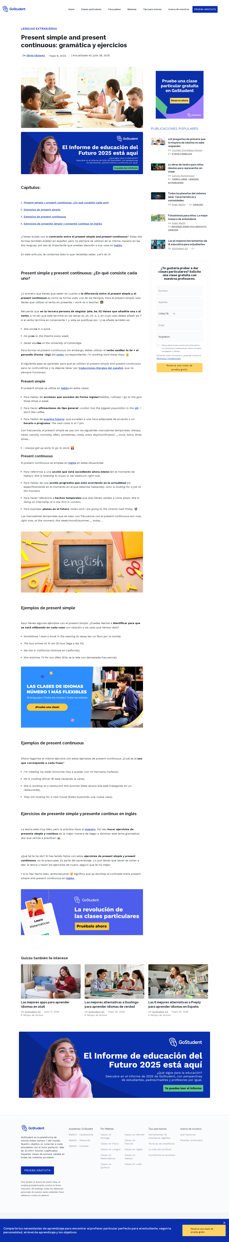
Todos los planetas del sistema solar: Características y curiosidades (187, 197)
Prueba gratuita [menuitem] (205, 9)
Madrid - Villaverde (79, 1140)
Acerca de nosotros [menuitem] (178, 9)
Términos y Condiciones (169, 358)
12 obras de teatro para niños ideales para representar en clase (185, 168)
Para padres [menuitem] (114, 9)
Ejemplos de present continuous (45, 216)
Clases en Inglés (134, 1149)
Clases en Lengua (110, 1149)
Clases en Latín (133, 1164)
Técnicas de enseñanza (161, 1143)
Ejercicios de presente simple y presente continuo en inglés (63, 223)
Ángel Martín (178, 204)
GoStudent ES (180, 248)
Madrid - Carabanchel (81, 1134)
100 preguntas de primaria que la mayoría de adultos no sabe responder (187, 142)
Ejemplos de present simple (42, 209)
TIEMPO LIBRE (179, 179)
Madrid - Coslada (78, 1146)
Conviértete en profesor (161, 1155)
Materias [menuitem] (131, 9)
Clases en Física (110, 1143)
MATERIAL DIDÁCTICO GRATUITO (189, 226)
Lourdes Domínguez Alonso (187, 150)
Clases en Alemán (134, 1134)
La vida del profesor (159, 1149)
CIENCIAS (198, 204)
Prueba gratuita (37, 1170)
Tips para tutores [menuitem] (152, 9)
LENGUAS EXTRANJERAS (39, 28)
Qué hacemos (188, 1134)
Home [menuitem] (71, 9)
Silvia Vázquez (35, 55)
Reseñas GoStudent (191, 1140)
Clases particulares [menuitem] (91, 9)
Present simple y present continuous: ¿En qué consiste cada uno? (66, 202)
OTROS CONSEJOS (182, 154)
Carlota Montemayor (183, 175)
